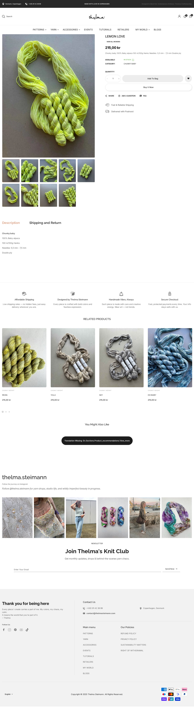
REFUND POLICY (128, 633)
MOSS (4, 395)
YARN (85, 639)
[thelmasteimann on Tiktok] (27, 629)
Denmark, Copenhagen (13, 4)
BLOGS (86, 673)
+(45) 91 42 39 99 (35, 4)
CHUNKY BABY (130, 64)
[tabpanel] (24, 364)
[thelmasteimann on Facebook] (3, 629)
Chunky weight (8, 390)
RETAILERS (88, 662)
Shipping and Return (45, 222)
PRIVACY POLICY (129, 639)
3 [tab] (9, 411)
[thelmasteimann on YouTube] (21, 629)
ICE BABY (152, 395)
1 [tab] (2, 411)
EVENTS (86, 650)
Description (11, 222)
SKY (101, 395)
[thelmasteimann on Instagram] (9, 629)
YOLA (53, 395)
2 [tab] (6, 411)
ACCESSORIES (89, 645)
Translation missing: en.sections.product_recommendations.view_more (97, 441)
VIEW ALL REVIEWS (113, 41)
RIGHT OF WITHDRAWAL (132, 650)
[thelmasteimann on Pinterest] (15, 629)
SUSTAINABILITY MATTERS (133, 645)
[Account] (179, 16)
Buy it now (148, 87)
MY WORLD (88, 668)
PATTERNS (88, 633)
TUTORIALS (88, 656)
